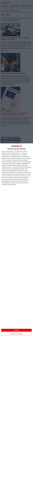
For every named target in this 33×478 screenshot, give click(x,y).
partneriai (14, 151)
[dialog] (16, 310)
